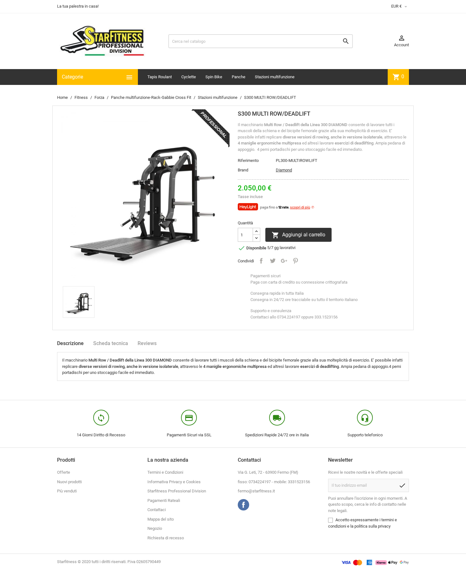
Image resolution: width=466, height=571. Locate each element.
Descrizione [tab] (70, 343)
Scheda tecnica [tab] (110, 343)
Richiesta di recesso (165, 538)
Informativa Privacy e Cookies (174, 481)
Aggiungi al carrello (298, 235)
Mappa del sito (160, 519)
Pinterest (295, 261)
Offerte (63, 472)
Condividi (261, 261)
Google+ (284, 261)
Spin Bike (213, 76)
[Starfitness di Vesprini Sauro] (102, 40)
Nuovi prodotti (69, 481)
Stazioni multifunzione (274, 76)
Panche (238, 76)
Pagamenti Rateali (163, 500)
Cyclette (188, 76)
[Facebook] (243, 504)
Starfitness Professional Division (176, 491)
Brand (243, 170)
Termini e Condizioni (165, 472)
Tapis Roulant (159, 76)
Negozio (154, 528)
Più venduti (67, 491)
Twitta (272, 261)
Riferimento (248, 160)
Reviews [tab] (147, 343)
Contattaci (156, 509)
